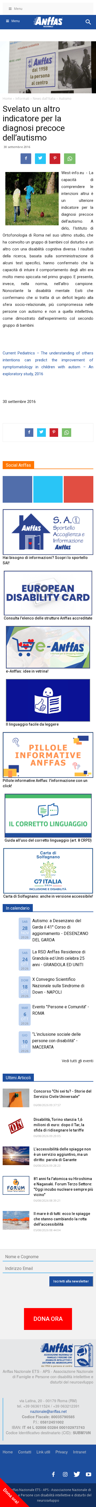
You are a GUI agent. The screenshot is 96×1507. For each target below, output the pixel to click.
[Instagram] (65, 1473)
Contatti (24, 1451)
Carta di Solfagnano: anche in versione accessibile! (48, 896)
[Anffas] (66, 1354)
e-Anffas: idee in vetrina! (27, 671)
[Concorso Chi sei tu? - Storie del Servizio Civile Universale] (16, 1098)
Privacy (61, 1451)
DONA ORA (48, 1319)
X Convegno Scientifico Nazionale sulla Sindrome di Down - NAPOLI (58, 986)
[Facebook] (53, 1473)
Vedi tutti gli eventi (77, 1060)
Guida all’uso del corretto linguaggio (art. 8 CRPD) (48, 840)
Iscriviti (79, 478)
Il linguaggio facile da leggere (32, 724)
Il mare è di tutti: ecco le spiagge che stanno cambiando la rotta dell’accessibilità (62, 1219)
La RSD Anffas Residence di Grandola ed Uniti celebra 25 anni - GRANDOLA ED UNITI (58, 958)
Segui (17, 478)
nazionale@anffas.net (48, 1411)
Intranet (79, 1451)
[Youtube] (89, 1473)
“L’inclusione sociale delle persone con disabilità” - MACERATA (56, 1041)
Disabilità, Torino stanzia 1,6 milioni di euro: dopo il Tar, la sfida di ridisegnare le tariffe (59, 1124)
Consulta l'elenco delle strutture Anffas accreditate (48, 618)
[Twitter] (77, 1473)
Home (8, 1451)
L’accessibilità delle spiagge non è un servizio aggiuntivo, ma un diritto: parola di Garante (62, 1154)
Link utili (43, 1451)
